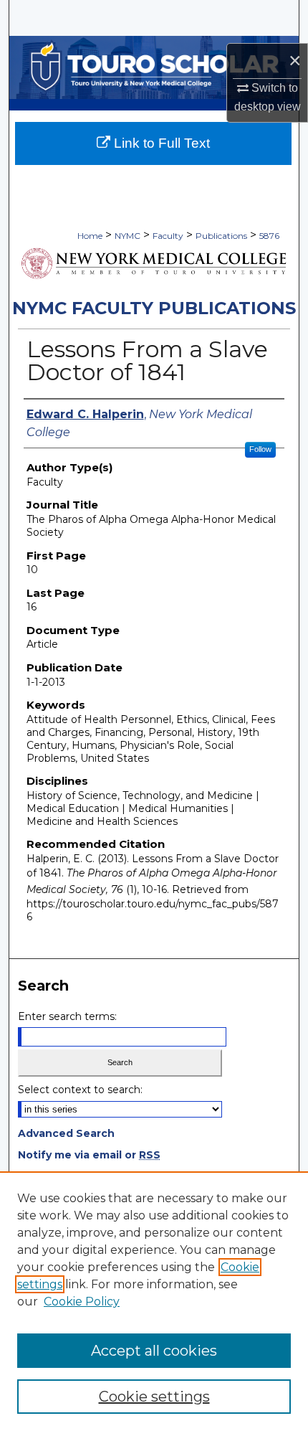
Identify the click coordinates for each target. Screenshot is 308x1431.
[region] (154, 1301)
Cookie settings (154, 1396)
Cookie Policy (82, 1301)
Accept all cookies (154, 1350)
